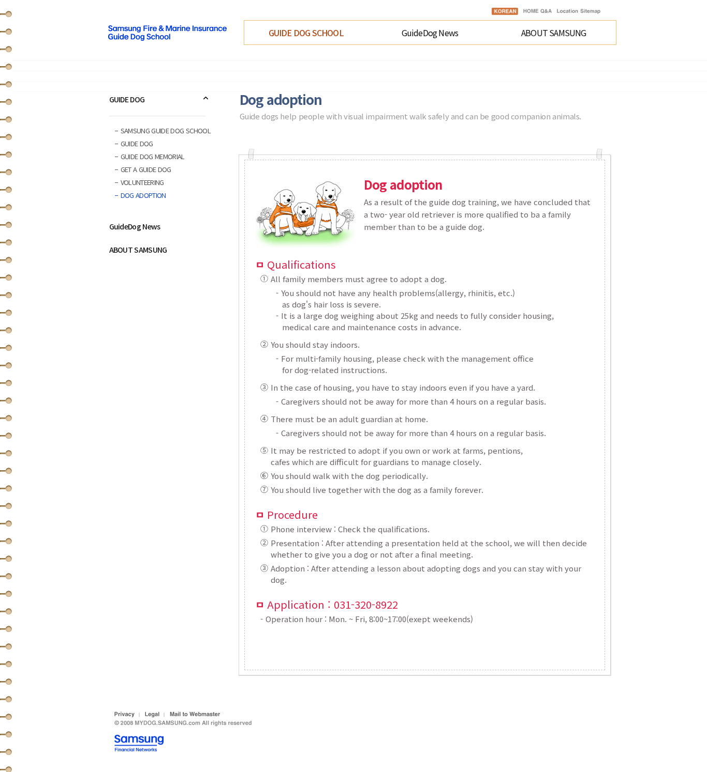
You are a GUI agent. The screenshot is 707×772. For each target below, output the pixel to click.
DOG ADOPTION (143, 195)
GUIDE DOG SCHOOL (306, 32)
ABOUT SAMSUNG (553, 32)
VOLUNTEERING (142, 182)
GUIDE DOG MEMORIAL (153, 156)
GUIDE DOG (127, 99)
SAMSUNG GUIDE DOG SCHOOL (166, 130)
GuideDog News (430, 32)
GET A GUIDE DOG (146, 169)
